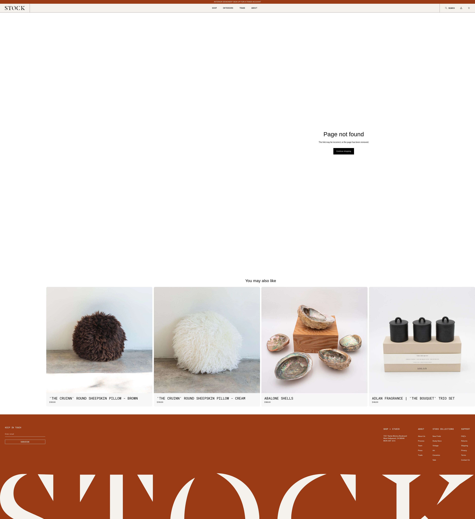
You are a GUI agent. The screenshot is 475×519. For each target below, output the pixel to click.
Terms (463, 455)
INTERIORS (228, 8)
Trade (420, 455)
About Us (421, 436)
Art (434, 450)
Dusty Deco (437, 441)
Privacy (464, 450)
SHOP (214, 8)
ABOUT (254, 8)
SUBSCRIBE (25, 442)
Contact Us (465, 460)
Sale (434, 460)
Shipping (464, 446)
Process (421, 441)
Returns (464, 441)
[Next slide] (148, 340)
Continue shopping (343, 151)
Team (420, 446)
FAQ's (463, 436)
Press (420, 450)
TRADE (242, 8)
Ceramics (436, 455)
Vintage (436, 446)
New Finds (437, 436)
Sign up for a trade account (247, 2)
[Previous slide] (50, 340)
